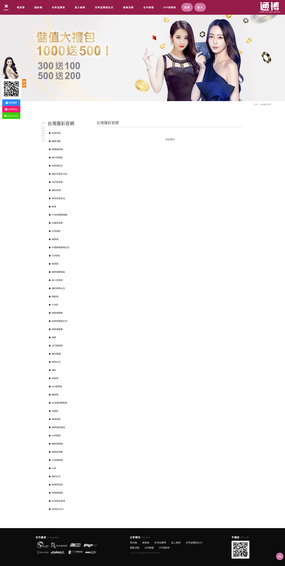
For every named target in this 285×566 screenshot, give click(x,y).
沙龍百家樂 (57, 222)
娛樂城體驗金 (58, 271)
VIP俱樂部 (169, 7)
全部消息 (56, 132)
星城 (54, 206)
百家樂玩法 (57, 165)
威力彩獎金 (57, 157)
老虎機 (21, 7)
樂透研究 (56, 419)
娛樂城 (55, 239)
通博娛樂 (13, 102)
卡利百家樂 (57, 181)
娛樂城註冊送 (58, 427)
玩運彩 (55, 410)
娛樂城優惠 (57, 329)
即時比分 (56, 361)
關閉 (24, 83)
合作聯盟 (148, 7)
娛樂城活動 (57, 451)
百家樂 (55, 378)
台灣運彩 (56, 231)
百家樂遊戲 (57, 492)
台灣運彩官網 (265, 104)
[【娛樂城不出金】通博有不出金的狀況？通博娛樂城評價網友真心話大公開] (142, 50)
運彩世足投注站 (59, 173)
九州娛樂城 (57, 459)
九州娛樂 (56, 435)
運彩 (54, 370)
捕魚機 (38, 7)
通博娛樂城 (57, 149)
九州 (54, 468)
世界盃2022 (58, 509)
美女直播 (56, 353)
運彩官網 (56, 190)
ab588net (13, 109)
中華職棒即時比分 (60, 247)
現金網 (55, 296)
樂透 (54, 337)
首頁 (256, 104)
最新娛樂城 (57, 443)
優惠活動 (128, 7)
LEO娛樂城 (57, 345)
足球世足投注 (58, 198)
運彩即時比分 (58, 288)
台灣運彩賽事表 (59, 402)
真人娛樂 (80, 7)
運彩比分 (56, 476)
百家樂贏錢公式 (59, 320)
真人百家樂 (57, 280)
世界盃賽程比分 (104, 7)
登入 (200, 7)
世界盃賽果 (58, 7)
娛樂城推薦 (57, 312)
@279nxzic (12, 115)
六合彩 (55, 304)
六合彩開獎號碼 (59, 214)
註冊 (187, 7)
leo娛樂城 (57, 386)
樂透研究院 (57, 484)
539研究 (56, 255)
